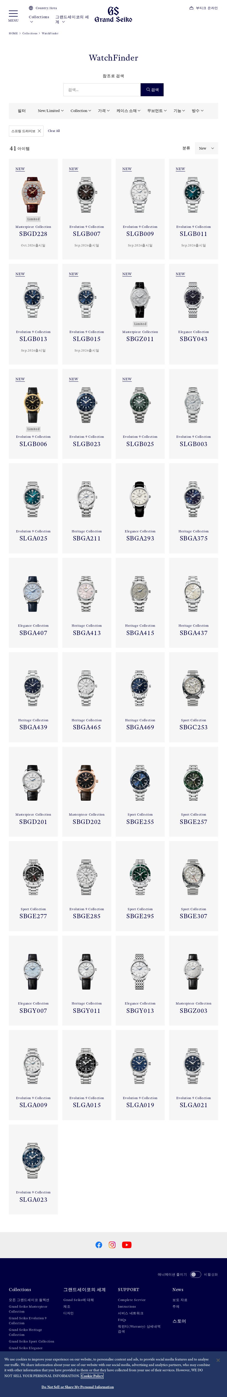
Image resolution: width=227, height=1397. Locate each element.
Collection (79, 110)
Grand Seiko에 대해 (78, 1300)
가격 (102, 110)
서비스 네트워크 (131, 1313)
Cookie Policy (92, 1375)
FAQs (122, 1320)
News (178, 1289)
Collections (39, 17)
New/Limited (49, 110)
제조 (66, 1306)
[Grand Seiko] (113, 14)
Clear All (54, 131)
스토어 (179, 1321)
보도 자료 (180, 1300)
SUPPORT (129, 1289)
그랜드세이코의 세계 (72, 19)
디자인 (68, 1313)
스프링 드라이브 (23, 131)
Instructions (127, 1306)
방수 (196, 110)
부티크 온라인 (207, 8)
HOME (13, 33)
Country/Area (46, 8)
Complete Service (132, 1300)
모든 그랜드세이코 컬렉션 (29, 1300)
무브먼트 (155, 110)
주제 (175, 1306)
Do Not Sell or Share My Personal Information (78, 1387)
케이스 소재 (127, 110)
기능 (177, 110)
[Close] (218, 1360)
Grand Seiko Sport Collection (31, 1341)
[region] (113, 1374)
